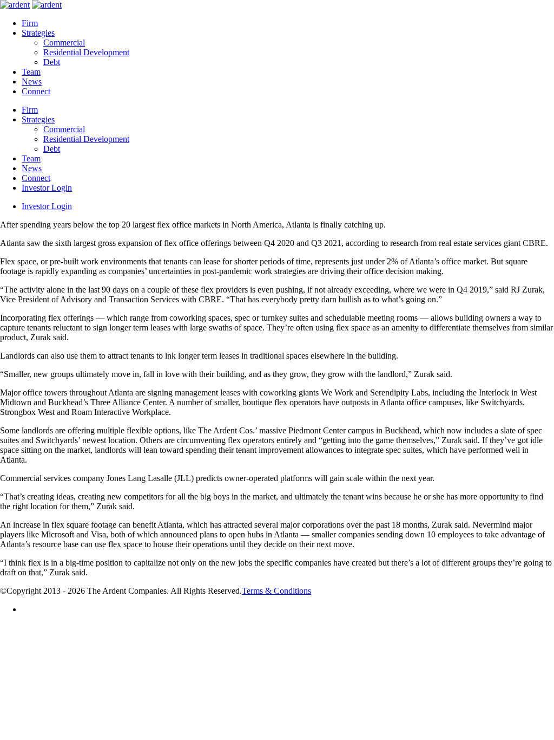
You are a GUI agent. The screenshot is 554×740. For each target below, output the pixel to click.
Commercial (64, 42)
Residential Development (86, 52)
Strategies (38, 32)
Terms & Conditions (276, 590)
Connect (36, 91)
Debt (51, 62)
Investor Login (47, 187)
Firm (30, 23)
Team (31, 71)
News (32, 81)
